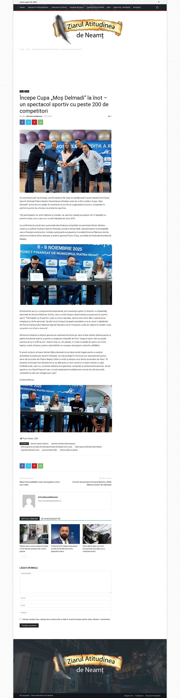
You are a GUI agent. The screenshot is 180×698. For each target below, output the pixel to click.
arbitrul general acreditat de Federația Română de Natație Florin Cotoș (46, 447)
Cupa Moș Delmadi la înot (30, 450)
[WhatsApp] (40, 122)
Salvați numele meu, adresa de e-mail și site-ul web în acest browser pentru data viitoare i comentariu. (66, 619)
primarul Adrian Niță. (49, 450)
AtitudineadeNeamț (34, 116)
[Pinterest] (34, 122)
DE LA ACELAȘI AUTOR (50, 519)
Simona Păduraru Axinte (68, 450)
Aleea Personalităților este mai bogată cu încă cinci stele (39, 483)
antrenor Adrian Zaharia (39, 444)
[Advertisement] (90, 70)
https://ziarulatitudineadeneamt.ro (49, 501)
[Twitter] (28, 122)
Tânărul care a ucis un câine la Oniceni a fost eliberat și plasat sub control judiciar (34, 548)
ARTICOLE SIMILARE (29, 519)
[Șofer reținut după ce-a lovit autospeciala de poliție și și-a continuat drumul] (97, 534)
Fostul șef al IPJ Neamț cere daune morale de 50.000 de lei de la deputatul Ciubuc (64, 548)
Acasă (22, 49)
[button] (157, 7)
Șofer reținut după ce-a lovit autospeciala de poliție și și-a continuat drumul (94, 548)
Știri (28, 49)
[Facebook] (158, 2)
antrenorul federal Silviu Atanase (63, 444)
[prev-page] (21, 556)
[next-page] (25, 556)
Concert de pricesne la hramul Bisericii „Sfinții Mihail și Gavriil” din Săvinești (91, 483)
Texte (26, 91)
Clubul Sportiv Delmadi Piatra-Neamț (88, 447)
